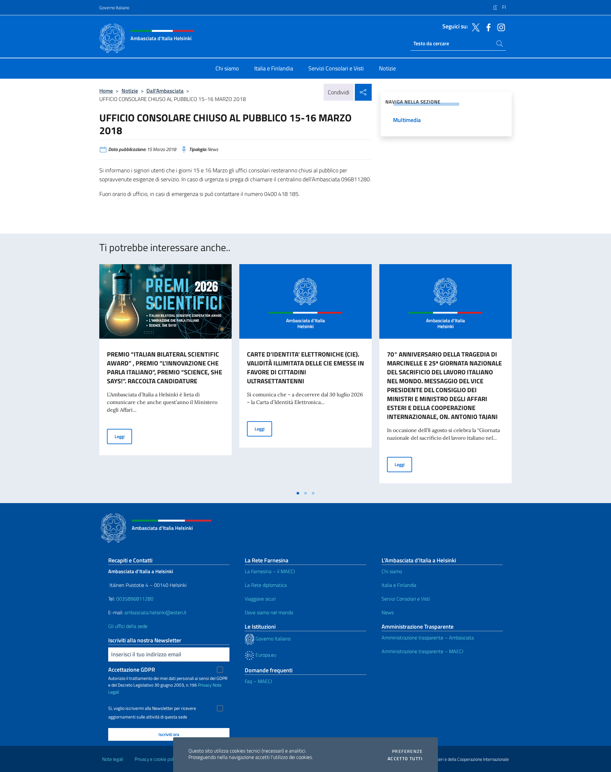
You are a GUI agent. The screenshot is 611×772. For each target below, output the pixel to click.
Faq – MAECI (258, 681)
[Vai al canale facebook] (487, 27)
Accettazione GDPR (131, 669)
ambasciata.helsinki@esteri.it (155, 612)
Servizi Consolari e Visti (406, 598)
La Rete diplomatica (266, 585)
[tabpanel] (165, 375)
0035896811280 (134, 598)
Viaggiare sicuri (260, 598)
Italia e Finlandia (399, 585)
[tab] (298, 493)
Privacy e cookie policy (157, 759)
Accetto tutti (405, 758)
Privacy (205, 685)
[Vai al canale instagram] (499, 27)
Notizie (130, 91)
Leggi (123, 436)
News (388, 612)
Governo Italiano (114, 7)
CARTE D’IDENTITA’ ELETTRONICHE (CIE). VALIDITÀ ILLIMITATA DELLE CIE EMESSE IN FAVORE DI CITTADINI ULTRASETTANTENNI (305, 367)
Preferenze (407, 751)
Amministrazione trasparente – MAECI (422, 651)
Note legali (112, 759)
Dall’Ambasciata (165, 91)
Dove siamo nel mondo (269, 612)
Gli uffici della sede (127, 626)
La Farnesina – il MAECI (270, 571)
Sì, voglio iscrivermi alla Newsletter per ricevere (152, 708)
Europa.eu (265, 655)
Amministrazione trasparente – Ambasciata (428, 637)
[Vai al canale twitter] (474, 27)
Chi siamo (392, 571)
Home (106, 91)
